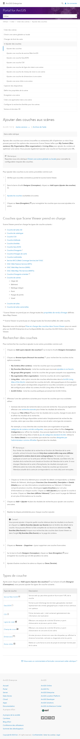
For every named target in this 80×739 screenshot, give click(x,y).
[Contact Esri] (53, 717)
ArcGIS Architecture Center (51, 706)
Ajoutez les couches (14, 196)
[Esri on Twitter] (42, 717)
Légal (58, 735)
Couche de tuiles (13, 304)
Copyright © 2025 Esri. (10, 735)
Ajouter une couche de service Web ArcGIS (22, 53)
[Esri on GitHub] (49, 717)
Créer (12, 22)
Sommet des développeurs (13, 729)
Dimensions (8, 637)
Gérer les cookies (49, 735)
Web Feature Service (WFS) (19, 264)
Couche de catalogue (15, 233)
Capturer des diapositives (13, 86)
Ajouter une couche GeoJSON (18, 58)
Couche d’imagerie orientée (17, 274)
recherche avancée (28, 409)
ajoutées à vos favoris (65, 369)
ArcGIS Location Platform (50, 696)
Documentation (9, 706)
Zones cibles (8, 644)
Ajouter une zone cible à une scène (19, 81)
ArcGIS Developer (48, 699)
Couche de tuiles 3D (14, 230)
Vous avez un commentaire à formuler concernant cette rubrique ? (50, 661)
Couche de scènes (14, 278)
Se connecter (72, 3)
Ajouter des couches (39, 22)
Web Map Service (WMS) (18, 267)
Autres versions (21, 127)
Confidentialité (37, 735)
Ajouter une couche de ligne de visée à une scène (25, 67)
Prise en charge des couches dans (45, 326)
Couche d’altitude (13, 240)
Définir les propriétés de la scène (16, 90)
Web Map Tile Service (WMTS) (20, 271)
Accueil (5, 686)
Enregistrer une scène (12, 95)
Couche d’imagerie (14, 250)
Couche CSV (11, 237)
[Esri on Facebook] (46, 717)
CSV (5, 614)
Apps (5, 703)
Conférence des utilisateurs (13, 725)
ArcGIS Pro (45, 689)
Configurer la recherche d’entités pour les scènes (22, 104)
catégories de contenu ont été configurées (27, 429)
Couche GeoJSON (14, 247)
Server (5, 692)
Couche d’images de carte (17, 254)
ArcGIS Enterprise (14, 3)
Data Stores (7, 696)
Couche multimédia (14, 257)
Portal (5, 689)
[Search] (62, 3)
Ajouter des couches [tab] (13, 44)
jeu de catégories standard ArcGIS (53, 435)
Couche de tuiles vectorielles (18, 307)
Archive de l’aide (39, 127)
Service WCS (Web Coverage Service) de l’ (25, 261)
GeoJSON (8, 606)
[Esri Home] (45, 710)
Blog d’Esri (7, 722)
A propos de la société (11, 715)
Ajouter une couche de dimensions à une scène (24, 76)
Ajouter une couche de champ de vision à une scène (26, 72)
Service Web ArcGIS (11, 597)
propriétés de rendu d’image (55, 313)
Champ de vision (10, 629)
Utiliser (5, 22)
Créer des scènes (23, 22)
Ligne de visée (9, 622)
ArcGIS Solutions (47, 703)
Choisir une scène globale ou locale (17, 34)
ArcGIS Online (46, 686)
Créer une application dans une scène (18, 100)
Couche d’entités (13, 244)
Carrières (6, 718)
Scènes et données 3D (12, 109)
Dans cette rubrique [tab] (11, 134)
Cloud (5, 699)
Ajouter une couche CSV (15, 62)
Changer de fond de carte (13, 39)
